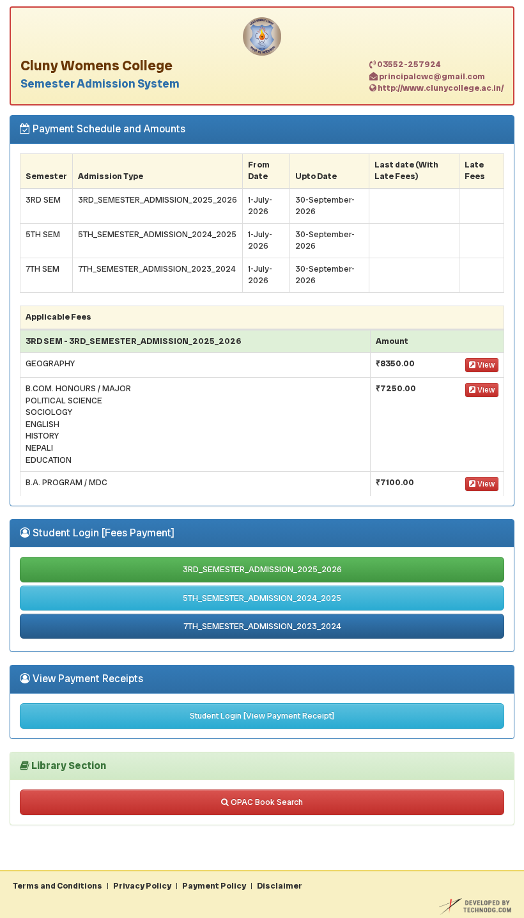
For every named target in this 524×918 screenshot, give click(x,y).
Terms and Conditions (57, 885)
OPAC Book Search (266, 802)
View (485, 365)
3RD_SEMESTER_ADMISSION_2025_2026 (262, 569)
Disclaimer (279, 885)
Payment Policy (214, 885)
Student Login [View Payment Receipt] (262, 715)
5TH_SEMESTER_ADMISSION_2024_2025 (262, 598)
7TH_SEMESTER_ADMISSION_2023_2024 (262, 626)
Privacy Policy (142, 885)
